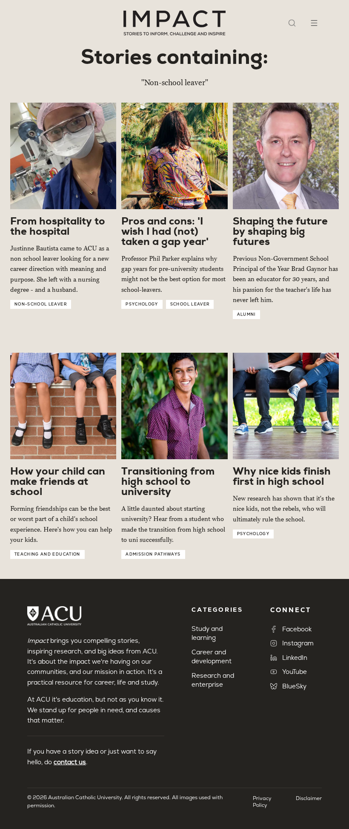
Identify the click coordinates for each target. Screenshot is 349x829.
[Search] (292, 23)
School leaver (189, 304)
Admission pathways (153, 554)
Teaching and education (47, 554)
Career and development (212, 656)
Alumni (246, 314)
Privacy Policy (262, 802)
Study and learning (207, 633)
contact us (70, 762)
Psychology (142, 304)
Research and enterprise (213, 679)
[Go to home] (174, 23)
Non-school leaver (40, 304)
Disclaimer (309, 798)
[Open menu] (314, 23)
